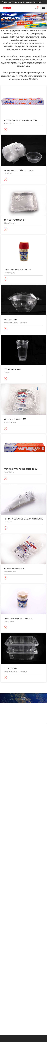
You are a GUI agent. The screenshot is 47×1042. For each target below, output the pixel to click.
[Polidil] (7, 8)
